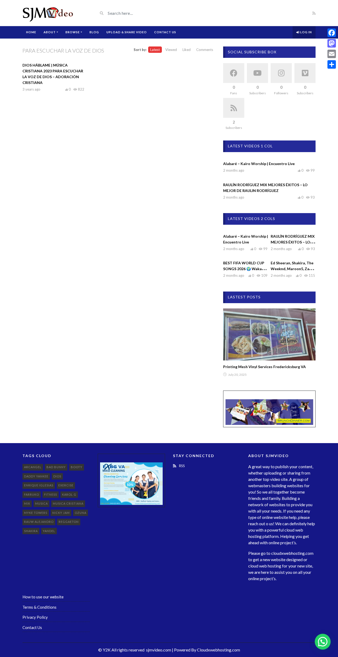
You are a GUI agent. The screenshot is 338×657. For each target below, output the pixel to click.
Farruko (31, 494)
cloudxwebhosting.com (292, 553)
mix (27, 503)
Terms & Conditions (39, 607)
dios (57, 476)
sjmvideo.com (158, 649)
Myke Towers (35, 512)
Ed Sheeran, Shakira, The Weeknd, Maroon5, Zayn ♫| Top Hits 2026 (292, 269)
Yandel (49, 531)
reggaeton (69, 521)
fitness (50, 494)
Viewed (171, 50)
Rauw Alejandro (39, 521)
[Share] (331, 64)
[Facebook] (331, 32)
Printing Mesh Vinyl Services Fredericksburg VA (264, 366)
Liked (186, 50)
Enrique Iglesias (38, 485)
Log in (305, 32)
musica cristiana (68, 503)
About (50, 32)
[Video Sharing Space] (48, 13)
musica (41, 503)
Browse (72, 32)
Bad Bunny (56, 467)
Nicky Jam (61, 512)
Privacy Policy (35, 617)
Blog (94, 32)
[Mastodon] (331, 43)
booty (76, 467)
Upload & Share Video (126, 32)
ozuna (80, 512)
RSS (181, 466)
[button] (323, 642)
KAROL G (69, 494)
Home (31, 32)
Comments (204, 50)
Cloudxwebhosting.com (218, 649)
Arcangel (32, 467)
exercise (65, 485)
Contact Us (165, 32)
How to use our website (43, 596)
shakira (31, 531)
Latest (155, 50)
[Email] (331, 54)
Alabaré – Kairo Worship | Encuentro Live (259, 163)
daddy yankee (36, 476)
